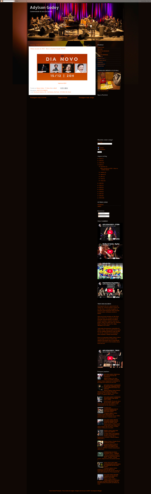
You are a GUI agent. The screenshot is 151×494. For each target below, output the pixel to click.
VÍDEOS (100, 53)
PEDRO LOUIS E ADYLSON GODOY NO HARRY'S (111, 431)
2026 (100, 158)
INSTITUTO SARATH (42, 90)
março (102, 180)
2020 (100, 187)
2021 (100, 185)
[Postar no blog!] (62, 88)
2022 (100, 183)
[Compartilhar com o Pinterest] (67, 88)
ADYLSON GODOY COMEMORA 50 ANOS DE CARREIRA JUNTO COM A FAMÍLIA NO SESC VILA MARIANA (112, 387)
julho (102, 176)
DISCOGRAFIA (101, 64)
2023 (100, 164)
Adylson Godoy (44, 7)
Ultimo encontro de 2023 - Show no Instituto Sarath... (109, 169)
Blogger (100, 490)
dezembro (103, 166)
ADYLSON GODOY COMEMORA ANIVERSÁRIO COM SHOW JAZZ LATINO (112, 398)
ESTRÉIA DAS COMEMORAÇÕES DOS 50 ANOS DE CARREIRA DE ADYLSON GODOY (111, 409)
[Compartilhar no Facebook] (65, 88)
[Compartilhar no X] (64, 88)
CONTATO (100, 62)
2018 (100, 191)
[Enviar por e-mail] (61, 88)
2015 (100, 197)
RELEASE (100, 49)
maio (102, 178)
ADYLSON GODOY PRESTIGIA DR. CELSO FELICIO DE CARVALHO (112, 376)
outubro (103, 172)
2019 (100, 189)
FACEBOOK (100, 204)
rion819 (88, 490)
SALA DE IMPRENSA (103, 54)
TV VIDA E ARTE (102, 60)
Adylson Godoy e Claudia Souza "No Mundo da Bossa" (112, 442)
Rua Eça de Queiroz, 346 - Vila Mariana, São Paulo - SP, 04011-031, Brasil (52, 92)
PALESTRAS (101, 66)
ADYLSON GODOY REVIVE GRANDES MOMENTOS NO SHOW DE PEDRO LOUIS (111, 421)
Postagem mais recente (38, 97)
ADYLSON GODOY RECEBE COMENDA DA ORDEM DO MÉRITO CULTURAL (111, 476)
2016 (100, 195)
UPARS (99, 206)
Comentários (102, 216)
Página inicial (62, 97)
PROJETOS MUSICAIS (103, 51)
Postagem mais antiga (86, 97)
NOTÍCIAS (100, 56)
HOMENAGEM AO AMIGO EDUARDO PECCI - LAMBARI (111, 453)
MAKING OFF (101, 58)
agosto (102, 174)
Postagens (102, 213)
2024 (100, 162)
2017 (100, 193)
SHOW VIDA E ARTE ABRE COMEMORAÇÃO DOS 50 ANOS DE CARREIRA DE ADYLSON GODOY (112, 464)
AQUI (64, 83)
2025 (100, 160)
